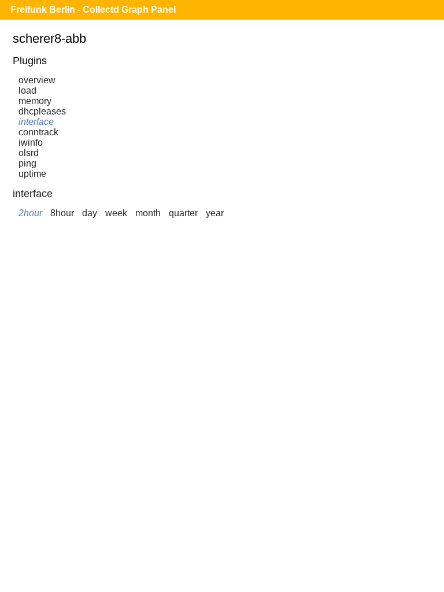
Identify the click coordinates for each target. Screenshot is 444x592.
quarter (183, 213)
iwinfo (30, 142)
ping (27, 163)
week (116, 213)
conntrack (38, 132)
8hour (62, 213)
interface (36, 122)
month (148, 213)
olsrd (28, 153)
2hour (30, 213)
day (89, 213)
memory (34, 101)
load (27, 90)
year (215, 213)
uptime (32, 174)
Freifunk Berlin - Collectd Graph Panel (93, 9)
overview (37, 80)
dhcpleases (42, 111)
